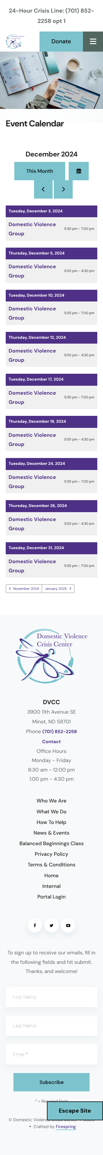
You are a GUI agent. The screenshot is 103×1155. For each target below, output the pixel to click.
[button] (93, 42)
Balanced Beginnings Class (51, 843)
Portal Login (51, 896)
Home (51, 875)
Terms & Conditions (52, 864)
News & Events (51, 832)
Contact (51, 742)
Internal (51, 886)
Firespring (66, 1126)
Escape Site (75, 1111)
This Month (39, 171)
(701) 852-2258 (59, 732)
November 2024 (26, 588)
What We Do (51, 811)
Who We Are (52, 800)
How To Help (51, 822)
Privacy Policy (51, 854)
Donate (61, 41)
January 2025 (56, 588)
